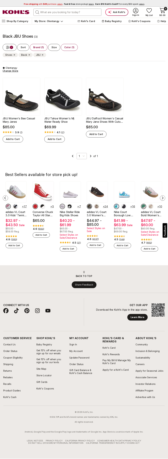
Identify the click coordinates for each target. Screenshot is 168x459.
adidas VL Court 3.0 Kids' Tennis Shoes (15, 213)
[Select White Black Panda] (123, 206)
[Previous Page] (72, 156)
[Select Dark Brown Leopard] (89, 206)
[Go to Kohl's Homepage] (16, 12)
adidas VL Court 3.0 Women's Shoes (96, 213)
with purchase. (43, 4)
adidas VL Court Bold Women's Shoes (151, 213)
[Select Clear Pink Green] (143, 206)
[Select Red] (35, 206)
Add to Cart (13, 139)
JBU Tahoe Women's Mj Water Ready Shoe (59, 120)
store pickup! (79, 4)
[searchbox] (67, 12)
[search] (37, 12)
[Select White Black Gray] (15, 206)
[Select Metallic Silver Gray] (62, 206)
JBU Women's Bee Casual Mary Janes (19, 120)
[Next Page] (90, 156)
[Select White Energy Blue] (116, 206)
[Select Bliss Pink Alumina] (8, 206)
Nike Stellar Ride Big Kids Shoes (70, 213)
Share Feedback (84, 284)
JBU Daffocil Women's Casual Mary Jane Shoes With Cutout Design (104, 120)
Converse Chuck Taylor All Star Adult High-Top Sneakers (43, 213)
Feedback (165, 230)
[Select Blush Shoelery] (96, 206)
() (21, 132)
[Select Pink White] (150, 206)
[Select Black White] (42, 206)
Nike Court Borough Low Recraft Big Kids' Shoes (124, 213)
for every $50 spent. (119, 4)
